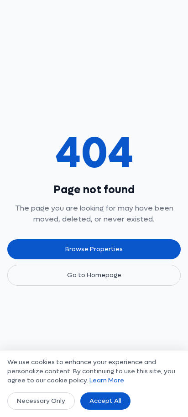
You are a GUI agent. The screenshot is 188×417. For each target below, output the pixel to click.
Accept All (105, 400)
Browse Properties (94, 249)
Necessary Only (41, 400)
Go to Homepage (94, 275)
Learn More (106, 380)
